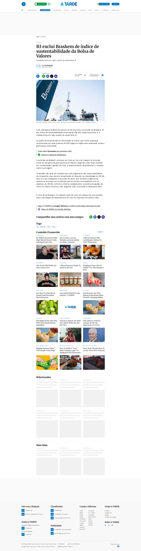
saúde (81, 517)
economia (82, 529)
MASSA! (107, 515)
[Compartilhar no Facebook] (47, 76)
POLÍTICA (66, 10)
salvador (82, 527)
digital (81, 525)
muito (90, 519)
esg (49, 226)
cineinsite (82, 519)
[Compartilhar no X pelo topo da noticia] (51, 76)
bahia (81, 512)
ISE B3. (53, 226)
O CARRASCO (105, 10)
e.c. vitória (91, 512)
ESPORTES (74, 10)
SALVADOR (82, 10)
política (90, 525)
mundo (90, 521)
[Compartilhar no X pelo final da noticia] (99, 217)
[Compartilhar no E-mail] (55, 76)
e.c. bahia (91, 510)
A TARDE (107, 510)
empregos (91, 515)
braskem (42, 226)
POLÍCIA (97, 10)
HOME (37, 36)
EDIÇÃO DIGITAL (115, 10)
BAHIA (90, 10)
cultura (82, 523)
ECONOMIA (43, 36)
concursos (83, 521)
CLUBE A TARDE (104, 4)
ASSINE (115, 4)
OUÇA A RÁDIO (42, 4)
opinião (90, 523)
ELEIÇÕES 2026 (46, 10)
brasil (81, 515)
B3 (37, 226)
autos (81, 510)
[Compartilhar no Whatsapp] (43, 76)
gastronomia (92, 517)
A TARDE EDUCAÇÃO (110, 517)
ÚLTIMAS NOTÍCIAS (32, 10)
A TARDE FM (108, 513)
